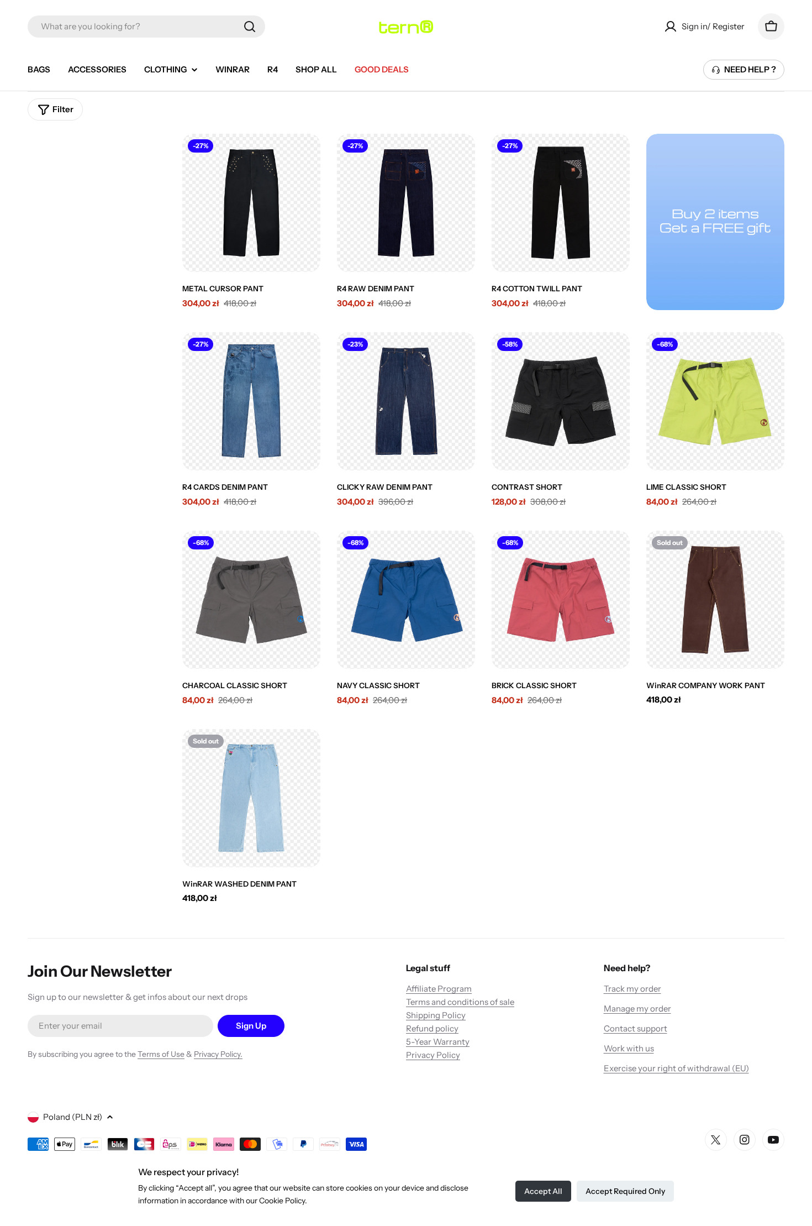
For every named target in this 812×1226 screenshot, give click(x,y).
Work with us (629, 1048)
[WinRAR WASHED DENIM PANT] (251, 798)
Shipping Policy (436, 1015)
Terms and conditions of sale (460, 1002)
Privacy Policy (433, 1055)
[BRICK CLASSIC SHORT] (561, 600)
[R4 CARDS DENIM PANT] (251, 401)
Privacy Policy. (218, 1054)
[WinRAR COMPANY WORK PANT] (715, 600)
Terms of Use (161, 1054)
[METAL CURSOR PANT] (251, 203)
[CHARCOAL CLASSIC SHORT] (251, 600)
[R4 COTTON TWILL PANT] (561, 203)
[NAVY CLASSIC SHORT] (406, 600)
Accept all (543, 1191)
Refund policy (432, 1028)
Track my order (632, 988)
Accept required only (625, 1191)
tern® (406, 26)
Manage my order (637, 1008)
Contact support (635, 1028)
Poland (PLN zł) (72, 1117)
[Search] (249, 26)
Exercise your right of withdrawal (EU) (676, 1068)
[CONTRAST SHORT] (561, 401)
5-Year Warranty (438, 1041)
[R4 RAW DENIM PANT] (406, 203)
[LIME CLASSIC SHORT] (715, 401)
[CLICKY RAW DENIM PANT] (406, 401)
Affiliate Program (439, 988)
